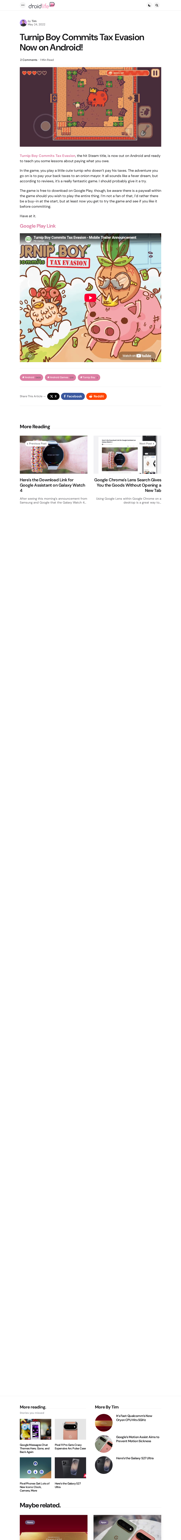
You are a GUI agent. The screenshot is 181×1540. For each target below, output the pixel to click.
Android (33, 377)
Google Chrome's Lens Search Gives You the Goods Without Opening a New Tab (127, 485)
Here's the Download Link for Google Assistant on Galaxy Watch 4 (52, 485)
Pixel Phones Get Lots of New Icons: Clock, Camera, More (34, 1487)
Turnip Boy (90, 377)
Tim (34, 21)
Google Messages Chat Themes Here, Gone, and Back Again (34, 1448)
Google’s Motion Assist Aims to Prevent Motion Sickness (137, 1439)
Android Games (62, 377)
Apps (103, 1522)
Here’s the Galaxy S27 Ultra (68, 1485)
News (30, 1522)
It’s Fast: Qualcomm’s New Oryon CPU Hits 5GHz (134, 1418)
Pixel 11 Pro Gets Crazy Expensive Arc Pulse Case (70, 1446)
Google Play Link (38, 226)
